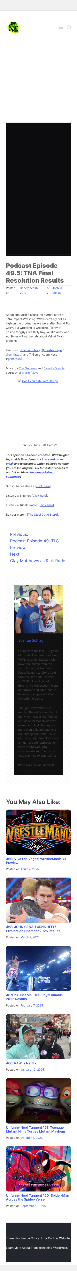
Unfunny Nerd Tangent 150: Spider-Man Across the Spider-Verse (37, 1197)
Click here (43, 486)
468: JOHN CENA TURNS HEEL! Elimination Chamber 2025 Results (33, 929)
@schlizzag (13, 354)
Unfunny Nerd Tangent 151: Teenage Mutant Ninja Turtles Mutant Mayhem (35, 1129)
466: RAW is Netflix (21, 1063)
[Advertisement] (38, 82)
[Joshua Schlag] (38, 609)
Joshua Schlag (30, 350)
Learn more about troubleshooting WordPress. (37, 1247)
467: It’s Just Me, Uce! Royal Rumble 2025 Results (34, 997)
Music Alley (29, 372)
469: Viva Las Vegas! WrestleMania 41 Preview (36, 861)
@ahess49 (14, 358)
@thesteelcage (52, 350)
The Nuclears (28, 368)
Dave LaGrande (54, 368)
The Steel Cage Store (42, 514)
